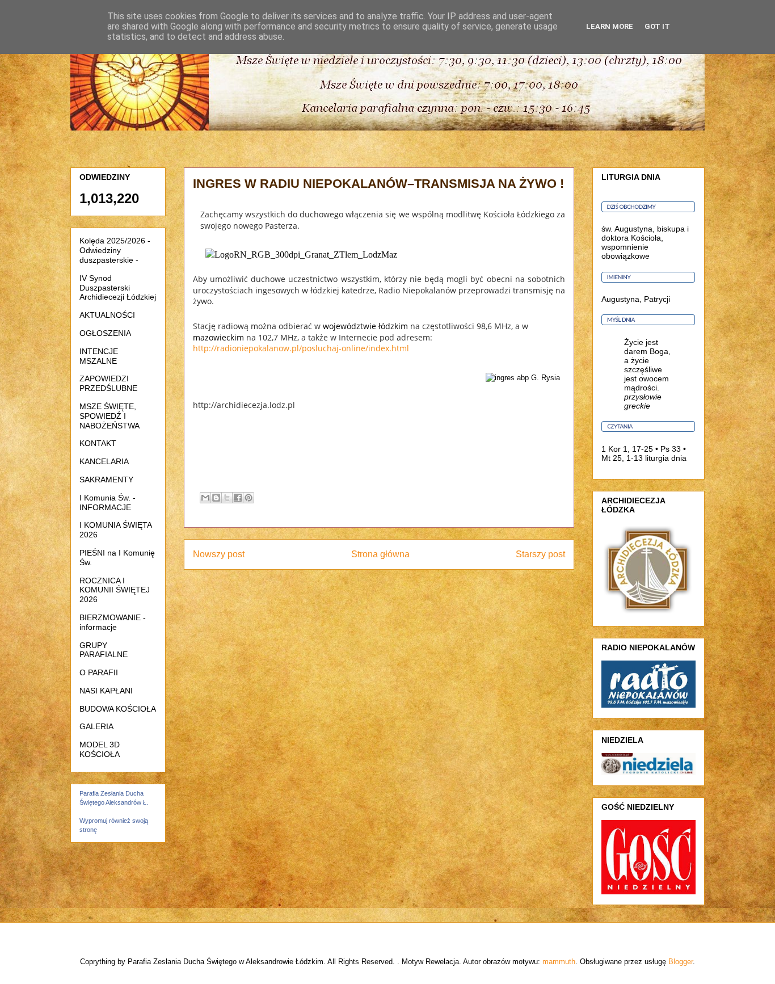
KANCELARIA (104, 461)
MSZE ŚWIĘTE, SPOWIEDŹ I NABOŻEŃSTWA (109, 416)
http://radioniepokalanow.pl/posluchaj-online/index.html (301, 348)
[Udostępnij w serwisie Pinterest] (248, 497)
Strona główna (380, 554)
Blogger (680, 961)
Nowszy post (219, 554)
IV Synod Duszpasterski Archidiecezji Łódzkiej (117, 288)
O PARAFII (98, 672)
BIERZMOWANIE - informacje (112, 622)
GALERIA (96, 726)
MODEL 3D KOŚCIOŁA (99, 749)
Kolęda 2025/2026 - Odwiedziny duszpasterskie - (114, 250)
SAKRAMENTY (106, 479)
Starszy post (540, 554)
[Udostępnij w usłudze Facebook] (237, 497)
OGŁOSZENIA (105, 333)
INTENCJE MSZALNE (98, 356)
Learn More (609, 26)
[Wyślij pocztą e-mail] (205, 497)
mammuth (558, 961)
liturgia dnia (665, 457)
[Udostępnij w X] (227, 497)
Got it (657, 26)
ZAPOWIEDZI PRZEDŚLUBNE (108, 383)
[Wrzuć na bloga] (216, 497)
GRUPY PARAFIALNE (103, 650)
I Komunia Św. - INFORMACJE (107, 502)
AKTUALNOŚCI (107, 314)
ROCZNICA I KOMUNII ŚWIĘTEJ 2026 (114, 590)
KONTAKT (97, 443)
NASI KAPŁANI (106, 690)
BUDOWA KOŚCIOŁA (117, 708)
